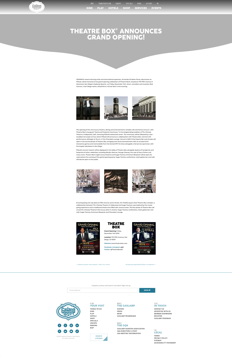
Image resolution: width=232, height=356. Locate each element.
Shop (126, 8)
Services (141, 8)
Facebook (107, 247)
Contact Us (159, 309)
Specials (129, 3)
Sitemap (157, 340)
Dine (89, 8)
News (139, 3)
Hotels (113, 8)
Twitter (107, 249)
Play (100, 8)
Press (119, 311)
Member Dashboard (163, 314)
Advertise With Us (162, 311)
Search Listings (98, 337)
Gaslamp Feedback (162, 318)
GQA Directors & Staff (127, 331)
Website (107, 243)
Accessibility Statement (165, 343)
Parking (93, 325)
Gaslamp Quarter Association (131, 329)
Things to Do (96, 309)
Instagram (116, 247)
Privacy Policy (161, 338)
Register (158, 316)
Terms (157, 336)
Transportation (105, 3)
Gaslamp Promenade (126, 316)
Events (156, 8)
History (149, 3)
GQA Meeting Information (129, 333)
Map (92, 3)
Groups (118, 3)
